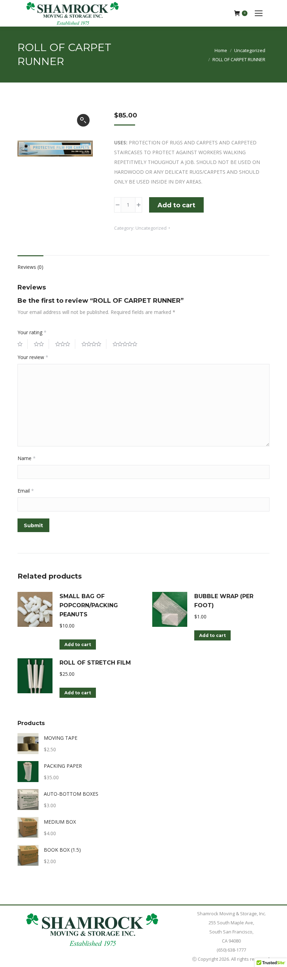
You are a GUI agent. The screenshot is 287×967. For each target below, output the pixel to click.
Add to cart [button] (77, 644)
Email (26, 490)
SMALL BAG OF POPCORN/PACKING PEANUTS (88, 605)
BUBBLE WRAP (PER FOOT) (223, 601)
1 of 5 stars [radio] (23, 344)
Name (27, 458)
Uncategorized (151, 228)
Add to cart (176, 205)
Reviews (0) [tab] (30, 267)
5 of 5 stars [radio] (127, 344)
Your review (33, 357)
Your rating (32, 332)
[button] (83, 120)
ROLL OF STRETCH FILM (95, 662)
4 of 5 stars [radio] (94, 344)
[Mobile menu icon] (258, 13)
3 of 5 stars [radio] (65, 344)
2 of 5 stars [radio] (41, 344)
